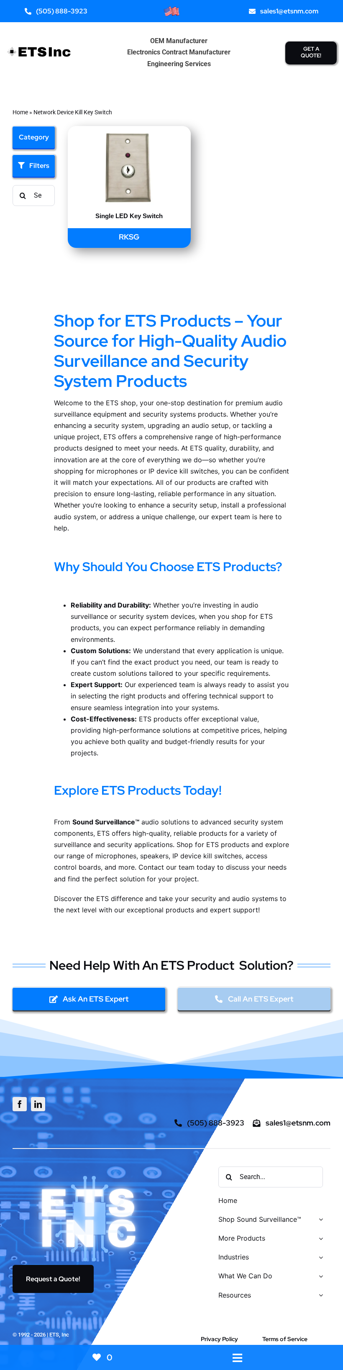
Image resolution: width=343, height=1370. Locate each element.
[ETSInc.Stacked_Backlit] (89, 1175)
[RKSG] (129, 132)
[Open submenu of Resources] (319, 1296)
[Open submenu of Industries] (319, 1258)
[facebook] (20, 1104)
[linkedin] (38, 1104)
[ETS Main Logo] (39, 45)
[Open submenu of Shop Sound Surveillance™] (319, 1220)
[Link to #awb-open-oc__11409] (237, 1358)
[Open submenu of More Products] (319, 1239)
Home (20, 112)
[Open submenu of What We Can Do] (319, 1276)
